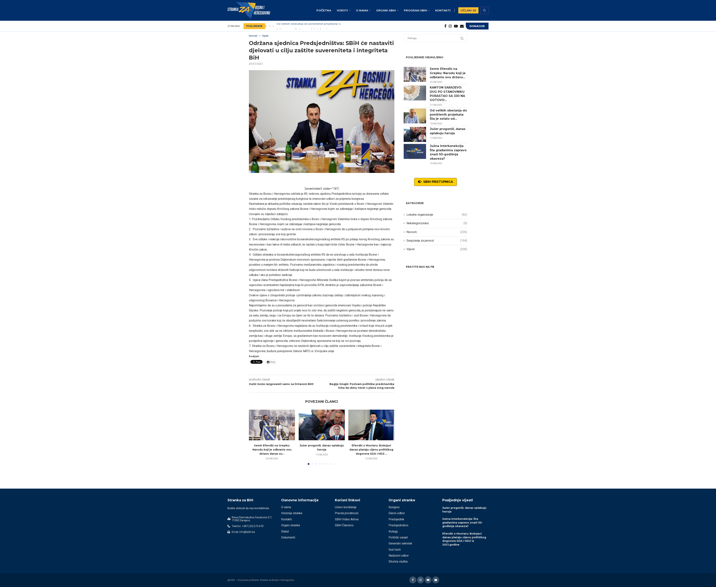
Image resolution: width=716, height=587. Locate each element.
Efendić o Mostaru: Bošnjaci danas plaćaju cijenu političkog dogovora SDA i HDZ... (371, 449)
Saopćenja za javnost (436, 240)
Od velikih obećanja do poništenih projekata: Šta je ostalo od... (448, 115)
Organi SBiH (386, 10)
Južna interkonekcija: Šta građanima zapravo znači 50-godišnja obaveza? (448, 152)
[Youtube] (456, 26)
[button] (269, 26)
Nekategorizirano (436, 223)
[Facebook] (445, 26)
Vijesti (342, 10)
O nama (362, 10)
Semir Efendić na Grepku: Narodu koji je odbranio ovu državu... (448, 73)
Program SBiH (415, 10)
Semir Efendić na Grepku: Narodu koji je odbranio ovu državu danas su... (271, 449)
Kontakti (443, 10)
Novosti (436, 232)
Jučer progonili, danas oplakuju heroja (302, 26)
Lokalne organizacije (436, 214)
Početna (323, 10)
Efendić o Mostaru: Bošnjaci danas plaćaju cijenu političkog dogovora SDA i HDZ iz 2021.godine (464, 539)
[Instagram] (450, 26)
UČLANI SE (468, 10)
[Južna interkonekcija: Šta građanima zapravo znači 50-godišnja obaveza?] (415, 151)
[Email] (462, 26)
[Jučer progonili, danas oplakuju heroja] (322, 425)
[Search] (484, 10)
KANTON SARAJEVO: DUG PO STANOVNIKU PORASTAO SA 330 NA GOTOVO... (447, 94)
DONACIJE (477, 26)
